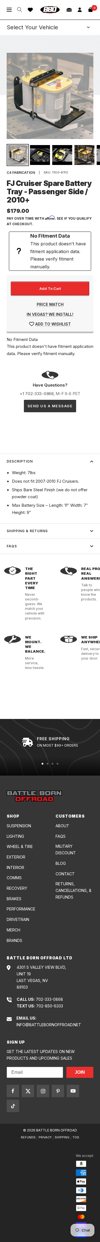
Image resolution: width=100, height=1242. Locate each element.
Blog (61, 863)
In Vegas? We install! (50, 314)
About (62, 825)
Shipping (62, 1137)
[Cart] (90, 9)
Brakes (14, 898)
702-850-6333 (49, 1006)
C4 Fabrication (21, 172)
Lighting (15, 836)
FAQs (12, 546)
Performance (21, 909)
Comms (14, 877)
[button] (69, 9)
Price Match (50, 304)
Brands (14, 940)
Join (80, 1072)
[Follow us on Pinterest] (58, 1091)
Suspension (19, 825)
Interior (15, 867)
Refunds (28, 1137)
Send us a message (50, 406)
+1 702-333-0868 (37, 393)
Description (20, 461)
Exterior (16, 857)
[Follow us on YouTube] (73, 1091)
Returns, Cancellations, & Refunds (73, 890)
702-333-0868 (49, 999)
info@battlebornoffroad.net (48, 1024)
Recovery (17, 888)
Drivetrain (18, 919)
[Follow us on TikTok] (13, 1106)
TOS (75, 1137)
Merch (13, 930)
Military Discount (66, 849)
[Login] (79, 9)
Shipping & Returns (27, 531)
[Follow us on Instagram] (43, 1091)
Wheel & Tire (20, 846)
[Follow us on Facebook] (13, 1091)
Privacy (45, 1137)
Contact (65, 873)
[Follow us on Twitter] (28, 1091)
